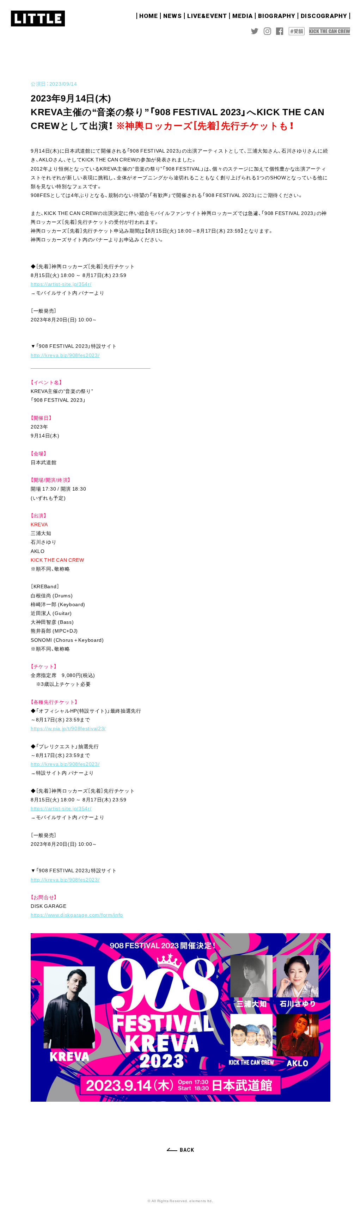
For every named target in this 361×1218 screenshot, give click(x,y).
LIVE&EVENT (207, 15)
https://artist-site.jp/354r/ (61, 283)
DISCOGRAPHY (324, 15)
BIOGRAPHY (277, 15)
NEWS (172, 15)
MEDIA (242, 15)
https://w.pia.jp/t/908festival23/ (68, 728)
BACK (187, 1150)
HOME (148, 15)
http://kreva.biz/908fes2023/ (65, 354)
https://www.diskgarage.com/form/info (77, 914)
